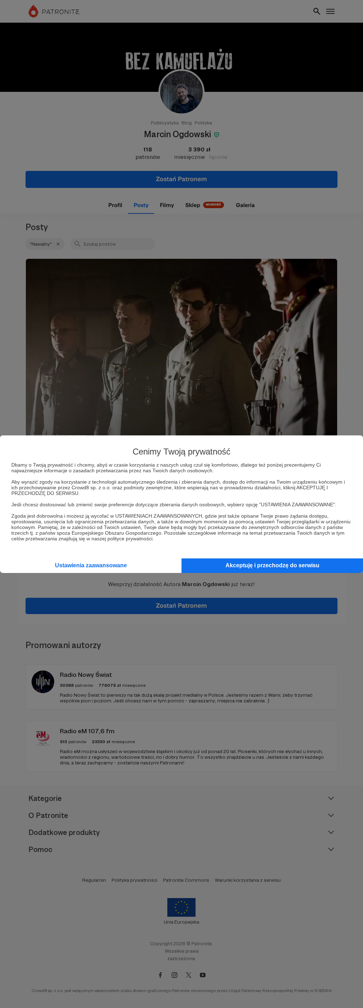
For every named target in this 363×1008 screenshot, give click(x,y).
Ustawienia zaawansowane (91, 565)
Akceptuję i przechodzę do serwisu (272, 565)
